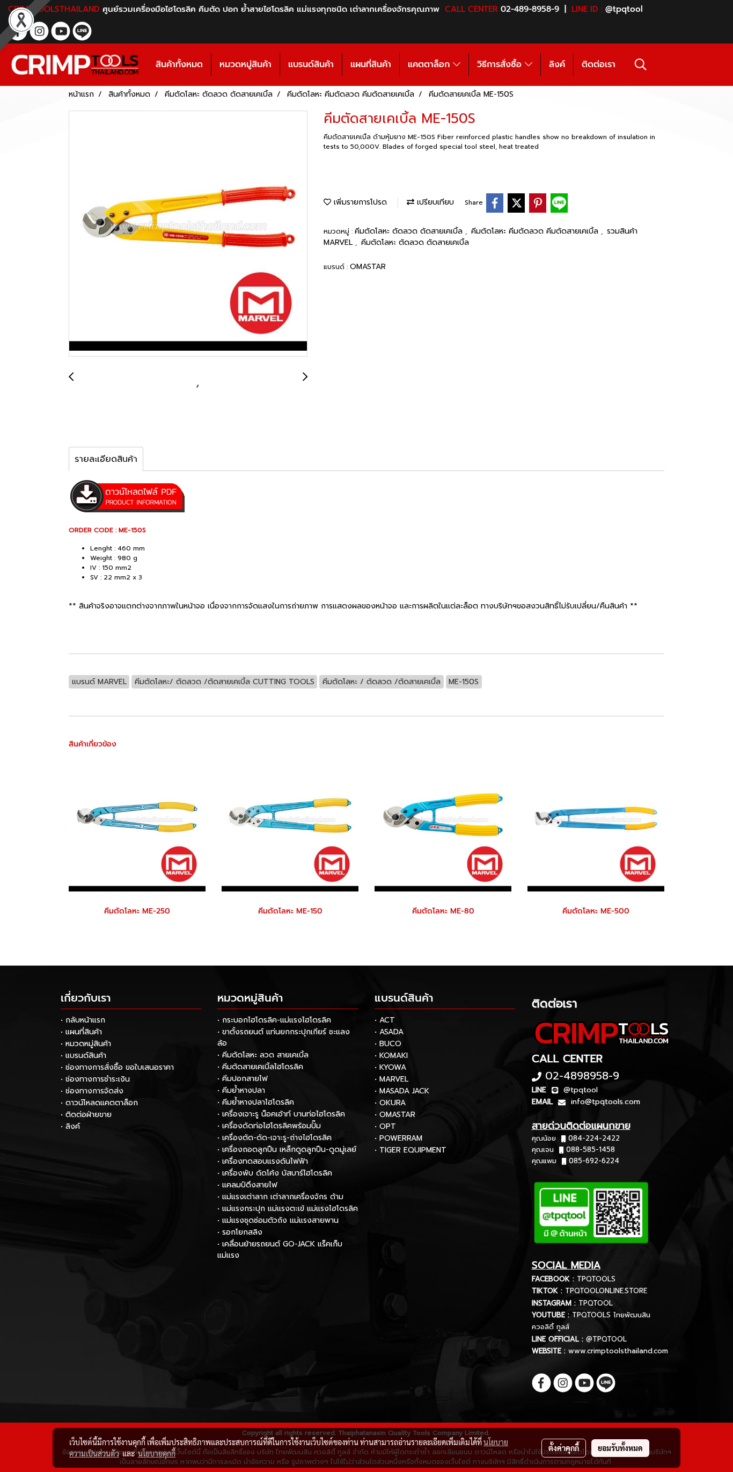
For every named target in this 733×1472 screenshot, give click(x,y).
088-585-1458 (590, 1149)
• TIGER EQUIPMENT (410, 1150)
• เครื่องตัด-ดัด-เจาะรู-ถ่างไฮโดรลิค (274, 1137)
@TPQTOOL (606, 1339)
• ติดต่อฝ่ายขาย (86, 1114)
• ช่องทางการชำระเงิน (95, 1079)
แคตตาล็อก (430, 64)
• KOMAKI (391, 1055)
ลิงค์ (557, 64)
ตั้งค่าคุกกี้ (563, 1448)
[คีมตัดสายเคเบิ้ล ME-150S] (188, 234)
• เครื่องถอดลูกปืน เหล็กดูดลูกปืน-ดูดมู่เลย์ (286, 1149)
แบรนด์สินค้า (311, 64)
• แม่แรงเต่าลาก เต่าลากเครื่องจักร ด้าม (280, 1196)
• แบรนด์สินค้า (83, 1055)
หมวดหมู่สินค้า (245, 64)
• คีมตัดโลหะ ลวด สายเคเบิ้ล (263, 1055)
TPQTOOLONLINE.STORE (606, 1291)
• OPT (385, 1126)
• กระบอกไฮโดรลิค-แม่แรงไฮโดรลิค (274, 1020)
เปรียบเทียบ (434, 202)
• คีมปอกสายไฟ (242, 1078)
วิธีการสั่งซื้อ (501, 64)
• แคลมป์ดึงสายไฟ (247, 1185)
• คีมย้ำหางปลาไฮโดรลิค (255, 1102)
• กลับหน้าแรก (83, 1020)
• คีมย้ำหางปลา (241, 1090)
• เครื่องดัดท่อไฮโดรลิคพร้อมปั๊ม (269, 1126)
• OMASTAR (395, 1114)
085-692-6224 (594, 1161)
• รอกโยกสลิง (239, 1232)
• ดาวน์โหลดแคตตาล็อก (99, 1102)
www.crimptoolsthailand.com (618, 1351)
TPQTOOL (595, 1303)
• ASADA (389, 1032)
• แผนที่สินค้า (81, 1032)
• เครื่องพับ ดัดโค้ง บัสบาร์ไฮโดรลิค (274, 1173)
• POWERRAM (398, 1138)
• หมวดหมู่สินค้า (86, 1043)
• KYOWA (390, 1067)
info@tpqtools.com (605, 1101)
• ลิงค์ (70, 1126)
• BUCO (388, 1043)
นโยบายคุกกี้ (156, 1453)
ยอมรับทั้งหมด (620, 1448)
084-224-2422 (594, 1138)
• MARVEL (391, 1079)
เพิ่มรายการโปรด (359, 202)
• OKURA (390, 1102)
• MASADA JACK (402, 1091)
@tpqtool (580, 1090)
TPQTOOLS (596, 1279)
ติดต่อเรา (598, 64)
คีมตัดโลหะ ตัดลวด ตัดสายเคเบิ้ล (410, 231)
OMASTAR (368, 266)
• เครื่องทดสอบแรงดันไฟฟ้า (262, 1161)
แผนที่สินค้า (370, 64)
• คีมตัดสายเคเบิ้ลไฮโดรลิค (260, 1066)
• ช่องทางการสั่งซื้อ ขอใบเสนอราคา (117, 1067)
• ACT (385, 1020)
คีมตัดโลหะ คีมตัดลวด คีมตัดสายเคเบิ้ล (536, 231)
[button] (641, 64)
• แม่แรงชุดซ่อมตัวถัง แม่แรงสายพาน (278, 1220)
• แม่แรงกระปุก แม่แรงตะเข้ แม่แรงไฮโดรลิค (287, 1208)
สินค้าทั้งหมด (179, 64)
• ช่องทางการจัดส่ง (92, 1091)
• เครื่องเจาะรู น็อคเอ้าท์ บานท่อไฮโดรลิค (281, 1114)
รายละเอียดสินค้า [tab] (106, 459)
